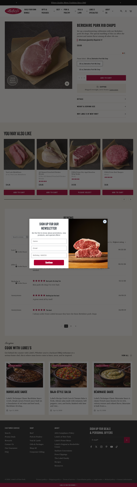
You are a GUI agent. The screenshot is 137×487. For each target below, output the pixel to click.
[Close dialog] (104, 221)
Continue (49, 262)
